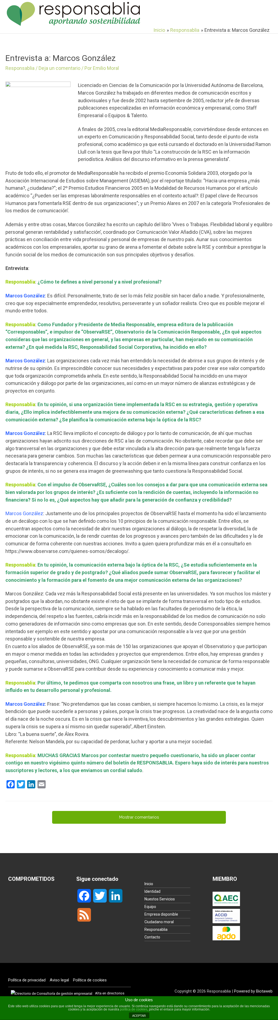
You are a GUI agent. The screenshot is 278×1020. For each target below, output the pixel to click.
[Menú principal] (265, 13)
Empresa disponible (161, 914)
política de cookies (133, 1009)
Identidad (152, 891)
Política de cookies (90, 980)
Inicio (148, 884)
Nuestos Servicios (159, 899)
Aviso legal (59, 980)
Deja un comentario (59, 68)
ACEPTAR (139, 1015)
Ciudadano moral (159, 922)
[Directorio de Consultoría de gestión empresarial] (51, 993)
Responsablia (19, 68)
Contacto (152, 937)
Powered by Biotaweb (253, 991)
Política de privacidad (27, 980)
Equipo (150, 906)
